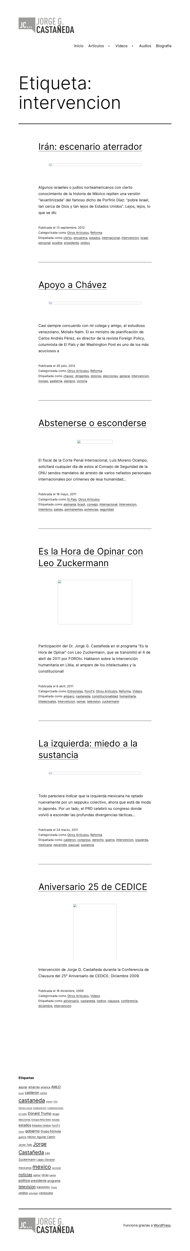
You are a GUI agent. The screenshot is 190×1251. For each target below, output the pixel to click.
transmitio (43, 1187)
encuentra (80, 238)
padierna (56, 381)
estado (56, 1119)
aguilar (23, 1087)
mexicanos (25, 1167)
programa (54, 1180)
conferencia (129, 1001)
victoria (82, 381)
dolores (96, 376)
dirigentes (82, 376)
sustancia (87, 845)
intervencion (130, 238)
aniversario (71, 1001)
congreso (84, 840)
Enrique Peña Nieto (41, 1119)
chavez (68, 376)
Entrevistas (75, 691)
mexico (41, 1167)
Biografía (163, 46)
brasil (81, 504)
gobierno (32, 1131)
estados (94, 238)
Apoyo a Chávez (72, 284)
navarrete (60, 845)
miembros (45, 509)
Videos (121, 46)
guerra (109, 840)
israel (144, 238)
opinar (81, 701)
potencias (91, 509)
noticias (25, 1174)
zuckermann (110, 701)
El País (72, 499)
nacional (56, 1168)
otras (45, 1175)
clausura (113, 1001)
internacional (111, 238)
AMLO (56, 1087)
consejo (92, 504)
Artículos (96, 46)
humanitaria (127, 696)
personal (44, 243)
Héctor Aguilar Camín (41, 1137)
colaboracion (39, 1107)
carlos (43, 1092)
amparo (68, 696)
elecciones (110, 376)
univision (33, 1193)
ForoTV (89, 691)
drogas (55, 1114)
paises (58, 509)
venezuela (46, 1193)
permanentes (74, 509)
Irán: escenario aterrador (90, 146)
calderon (69, 840)
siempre (69, 381)
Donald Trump (39, 1113)
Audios (145, 46)
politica (24, 1180)
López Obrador (46, 1159)
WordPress (162, 1225)
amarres (34, 1087)
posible (57, 243)
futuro (21, 1131)
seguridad (107, 509)
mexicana (45, 845)
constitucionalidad (105, 696)
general (124, 376)
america (45, 1087)
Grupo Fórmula (51, 1131)
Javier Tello (25, 1144)
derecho (98, 840)
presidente (71, 243)
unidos (85, 243)
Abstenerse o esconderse (92, 422)
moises (43, 381)
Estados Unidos (41, 1125)
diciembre (45, 1006)
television (93, 701)
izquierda (141, 840)
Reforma (96, 232)
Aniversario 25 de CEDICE (92, 886)
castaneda (83, 696)
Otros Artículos (78, 232)
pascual (73, 845)
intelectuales (47, 701)
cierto (67, 238)
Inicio (78, 46)
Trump (54, 1187)
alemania (69, 504)
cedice (101, 1001)
